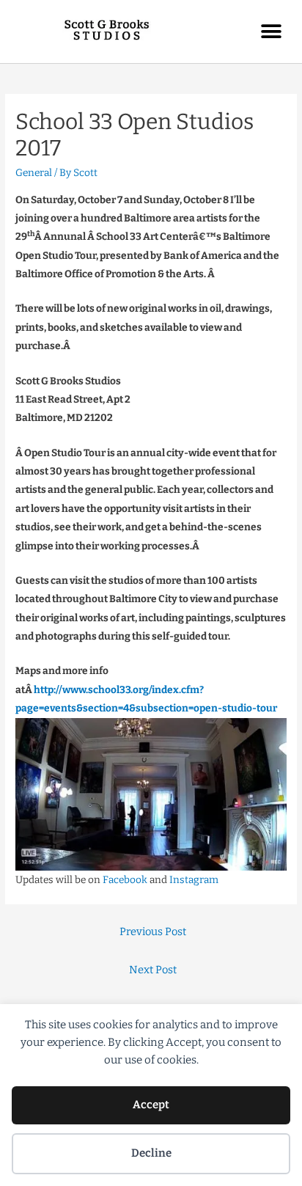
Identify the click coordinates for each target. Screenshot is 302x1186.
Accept (151, 1104)
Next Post (153, 969)
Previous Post (152, 931)
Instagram (193, 880)
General (33, 172)
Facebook (125, 880)
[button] (270, 31)
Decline (151, 1153)
